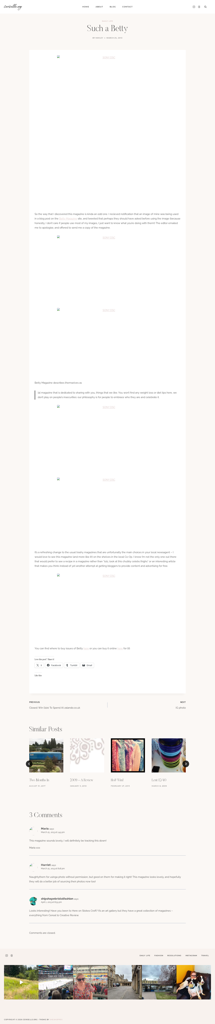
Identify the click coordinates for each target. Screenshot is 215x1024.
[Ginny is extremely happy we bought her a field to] (21, 982)
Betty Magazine (68, 218)
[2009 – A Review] (87, 755)
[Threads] (199, 6)
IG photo (181, 705)
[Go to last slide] (29, 764)
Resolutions (174, 955)
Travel (205, 955)
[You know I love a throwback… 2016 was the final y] (194, 982)
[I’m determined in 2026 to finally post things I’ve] (159, 982)
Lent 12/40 (159, 780)
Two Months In (39, 780)
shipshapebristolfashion (57, 898)
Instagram (191, 955)
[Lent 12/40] (169, 755)
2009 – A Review (81, 780)
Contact (127, 7)
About (99, 7)
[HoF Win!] (128, 755)
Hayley (99, 38)
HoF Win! (117, 780)
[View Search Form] (205, 7)
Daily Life (107, 21)
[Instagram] (193, 6)
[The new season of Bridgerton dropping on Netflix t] (125, 982)
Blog (113, 7)
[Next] (185, 764)
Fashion (158, 955)
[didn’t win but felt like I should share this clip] (55, 982)
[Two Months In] (46, 755)
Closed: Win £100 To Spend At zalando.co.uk (54, 705)
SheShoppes (56, 1019)
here (86, 648)
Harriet (46, 865)
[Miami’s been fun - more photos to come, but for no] (90, 982)
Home (85, 7)
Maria (45, 828)
